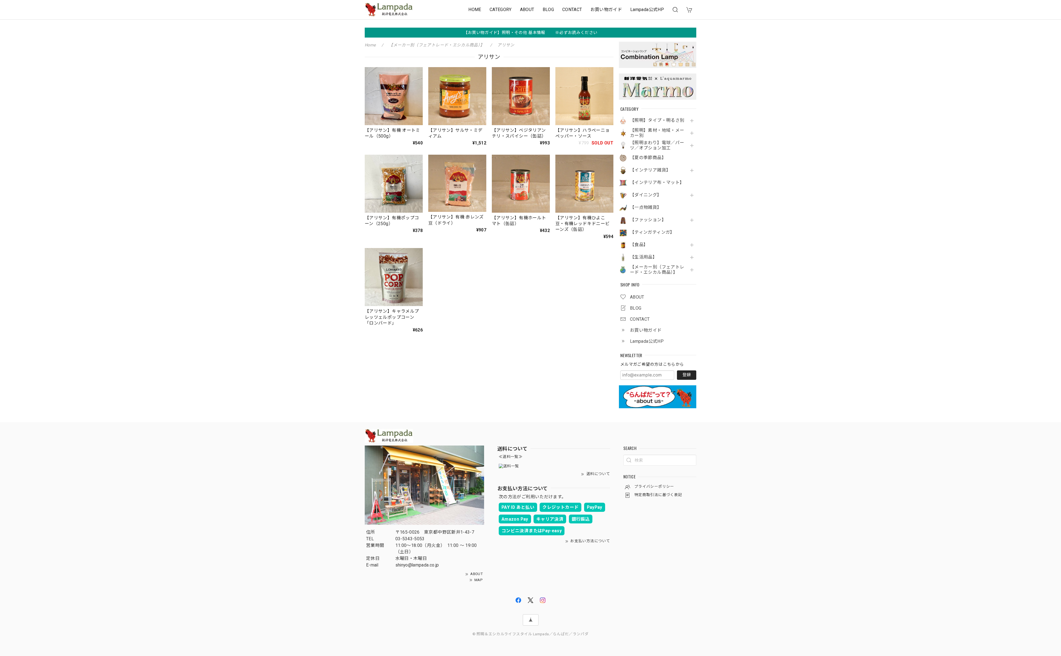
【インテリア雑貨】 (650, 170)
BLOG (548, 9)
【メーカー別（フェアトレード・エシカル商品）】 (657, 270)
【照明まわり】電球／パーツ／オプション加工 (657, 145)
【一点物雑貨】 (646, 207)
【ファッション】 (648, 219)
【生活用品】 (643, 257)
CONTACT (572, 9)
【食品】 (639, 244)
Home (370, 45)
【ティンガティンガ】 (652, 232)
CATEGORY (501, 9)
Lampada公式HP (647, 9)
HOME (474, 9)
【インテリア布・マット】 (657, 182)
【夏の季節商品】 (648, 157)
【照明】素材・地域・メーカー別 (657, 133)
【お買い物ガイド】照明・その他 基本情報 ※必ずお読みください (531, 32)
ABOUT (527, 9)
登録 (686, 374)
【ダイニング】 (646, 195)
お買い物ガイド (606, 9)
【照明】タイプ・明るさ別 (657, 120)
